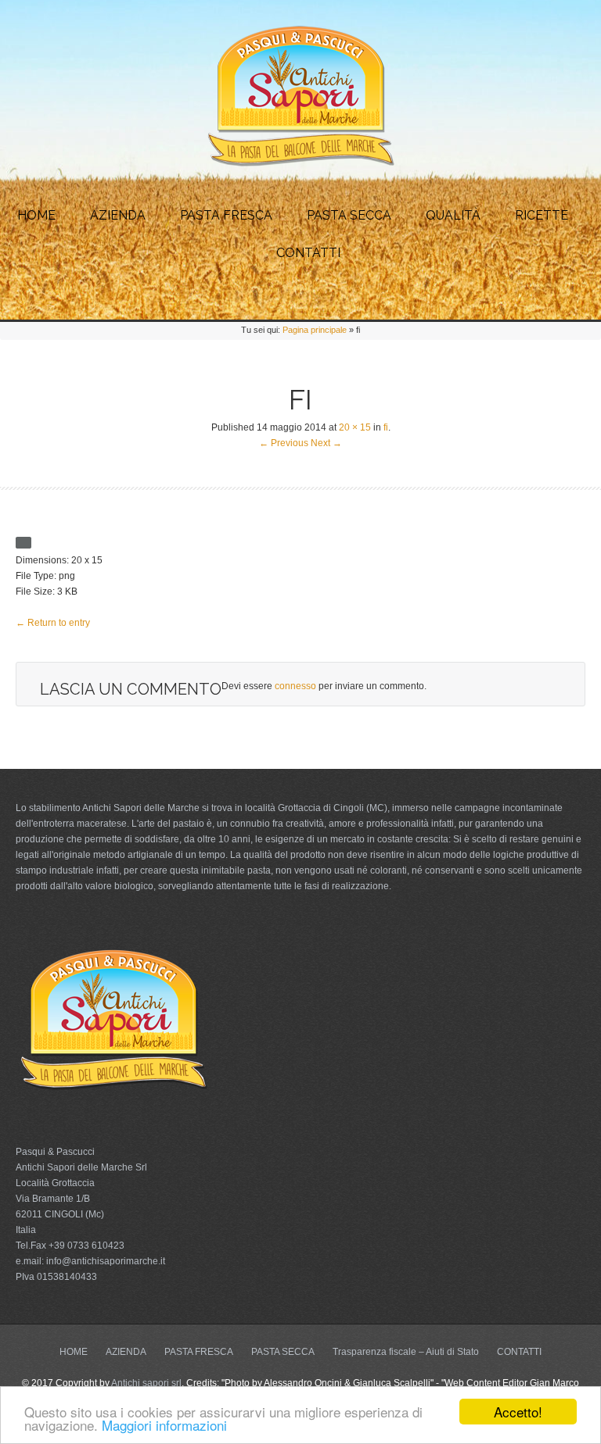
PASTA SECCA (349, 215)
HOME (73, 1351)
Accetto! (518, 1411)
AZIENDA (118, 215)
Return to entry (53, 622)
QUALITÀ (453, 215)
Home (36, 215)
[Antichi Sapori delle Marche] (300, 164)
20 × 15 (355, 427)
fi (385, 427)
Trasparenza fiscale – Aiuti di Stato (406, 1351)
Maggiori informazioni (164, 1425)
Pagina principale (315, 329)
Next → (326, 443)
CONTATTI (308, 252)
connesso (295, 686)
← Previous (283, 443)
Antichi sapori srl (146, 1383)
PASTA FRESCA (226, 215)
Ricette (541, 215)
